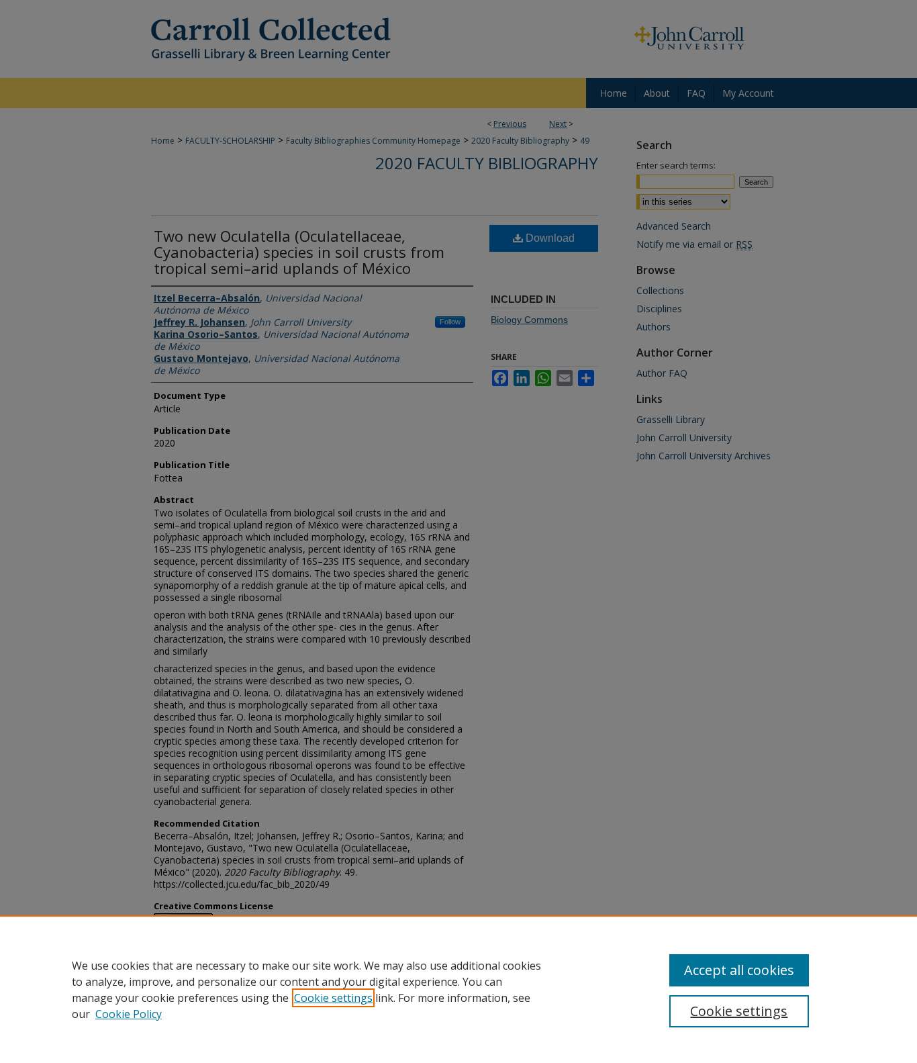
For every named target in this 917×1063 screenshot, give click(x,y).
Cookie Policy (128, 1014)
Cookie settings (333, 997)
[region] (458, 989)
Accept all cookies (739, 970)
